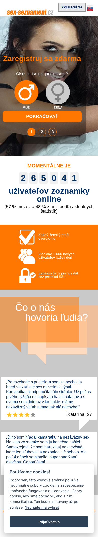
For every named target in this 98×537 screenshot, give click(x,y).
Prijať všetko (49, 522)
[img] (26, 92)
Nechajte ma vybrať (42, 507)
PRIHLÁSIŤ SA (72, 7)
